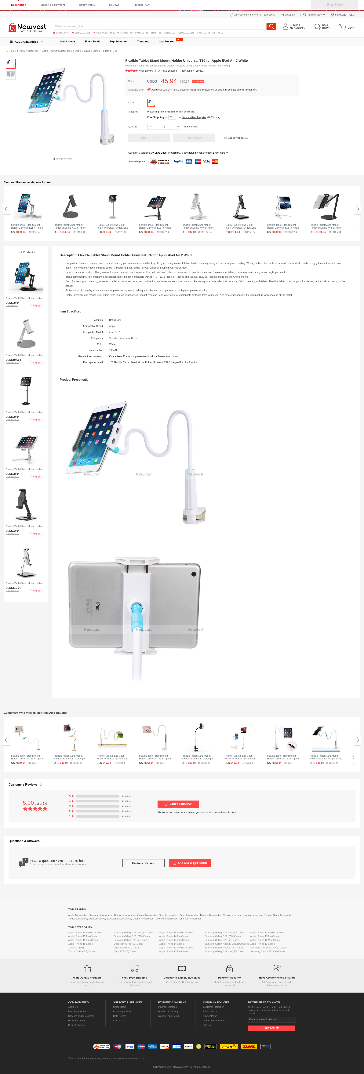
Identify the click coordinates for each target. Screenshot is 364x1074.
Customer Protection (213, 1007)
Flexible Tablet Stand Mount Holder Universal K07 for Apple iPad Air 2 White (198, 228)
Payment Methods (167, 1007)
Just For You (166, 41)
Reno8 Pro (127, 33)
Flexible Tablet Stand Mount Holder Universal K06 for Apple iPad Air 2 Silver (45, 583)
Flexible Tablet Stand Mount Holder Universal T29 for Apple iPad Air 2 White (283, 759)
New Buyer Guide (77, 1011)
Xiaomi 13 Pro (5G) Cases (81, 951)
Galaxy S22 (169, 33)
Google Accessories (143, 918)
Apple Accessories (29, 51)
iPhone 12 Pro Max (206, 33)
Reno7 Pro (156, 33)
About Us (73, 1007)
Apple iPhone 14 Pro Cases (173, 936)
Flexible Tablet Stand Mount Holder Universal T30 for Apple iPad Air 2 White (240, 759)
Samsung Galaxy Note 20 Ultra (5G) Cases (227, 944)
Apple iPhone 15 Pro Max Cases (85, 932)
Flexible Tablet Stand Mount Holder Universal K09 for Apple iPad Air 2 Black (44, 412)
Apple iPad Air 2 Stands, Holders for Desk (96, 51)
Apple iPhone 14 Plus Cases (174, 940)
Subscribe (271, 1028)
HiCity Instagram (76, 1025)
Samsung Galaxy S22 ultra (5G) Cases (225, 932)
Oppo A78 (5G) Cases (125, 951)
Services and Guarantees (81, 1016)
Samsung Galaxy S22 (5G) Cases (222, 940)
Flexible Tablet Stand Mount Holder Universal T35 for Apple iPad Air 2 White (27, 759)
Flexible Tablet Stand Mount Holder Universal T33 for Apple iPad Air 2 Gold (112, 759)
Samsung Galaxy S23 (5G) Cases (131, 940)
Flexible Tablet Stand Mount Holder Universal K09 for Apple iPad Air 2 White (112, 228)
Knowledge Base (122, 1011)
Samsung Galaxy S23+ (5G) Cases (132, 936)
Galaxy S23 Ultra (82, 33)
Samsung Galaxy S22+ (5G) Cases (223, 936)
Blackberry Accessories (119, 918)
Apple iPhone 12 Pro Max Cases (176, 947)
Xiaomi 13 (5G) (76, 947)
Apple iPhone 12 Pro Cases (173, 951)
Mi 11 (220, 33)
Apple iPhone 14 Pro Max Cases (176, 932)
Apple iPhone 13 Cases (262, 944)
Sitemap (207, 1025)
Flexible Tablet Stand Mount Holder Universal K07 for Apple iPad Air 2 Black (44, 526)
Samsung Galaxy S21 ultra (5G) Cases (225, 951)
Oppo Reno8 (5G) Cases (126, 947)
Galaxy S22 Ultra (186, 33)
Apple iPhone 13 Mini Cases (265, 940)
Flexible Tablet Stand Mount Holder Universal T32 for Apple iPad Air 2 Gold (155, 759)
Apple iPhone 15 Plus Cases (83, 940)
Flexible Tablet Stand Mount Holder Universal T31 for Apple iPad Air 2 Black (197, 759)
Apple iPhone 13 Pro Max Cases (267, 932)
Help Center (119, 1016)
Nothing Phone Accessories (278, 915)
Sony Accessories (168, 915)
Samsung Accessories (100, 915)
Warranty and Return (169, 1016)
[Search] (271, 26)
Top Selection (119, 41)
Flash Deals (92, 41)
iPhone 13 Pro (141, 33)
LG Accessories (97, 918)
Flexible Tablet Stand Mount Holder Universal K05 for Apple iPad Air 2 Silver (283, 228)
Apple (112, 326)
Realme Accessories (210, 915)
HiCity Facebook (76, 1020)
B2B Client (269, 14)
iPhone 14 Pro (62, 33)
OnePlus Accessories (190, 918)
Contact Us (119, 1020)
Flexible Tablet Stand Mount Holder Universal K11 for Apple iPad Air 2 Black (44, 298)
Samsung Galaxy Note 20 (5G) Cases (224, 947)
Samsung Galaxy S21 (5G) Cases (267, 951)
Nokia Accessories (252, 915)
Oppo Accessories (189, 915)
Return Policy (210, 1011)
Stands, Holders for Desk (123, 338)
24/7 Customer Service (246, 14)
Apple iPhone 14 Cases (171, 944)
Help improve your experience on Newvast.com (120, 1058)
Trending (143, 41)
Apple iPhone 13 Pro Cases (264, 936)
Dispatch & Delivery (168, 1011)
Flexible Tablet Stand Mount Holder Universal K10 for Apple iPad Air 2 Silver (45, 355)
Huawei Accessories (124, 915)
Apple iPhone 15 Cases (80, 944)
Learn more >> (220, 153)
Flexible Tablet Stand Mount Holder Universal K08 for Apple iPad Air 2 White (45, 469)
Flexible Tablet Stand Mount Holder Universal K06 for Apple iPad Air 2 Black (240, 228)
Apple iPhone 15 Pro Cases (82, 936)
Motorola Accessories (166, 918)
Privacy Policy (210, 1016)
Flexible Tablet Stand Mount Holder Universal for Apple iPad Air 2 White (326, 759)
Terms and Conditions (214, 1020)
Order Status (119, 1007)
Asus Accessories (78, 918)
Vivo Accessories (232, 915)
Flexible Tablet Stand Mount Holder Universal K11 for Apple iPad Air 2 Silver (27, 228)
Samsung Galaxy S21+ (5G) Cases (268, 947)
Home (12, 51)
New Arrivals (68, 41)
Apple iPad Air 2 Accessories (57, 51)
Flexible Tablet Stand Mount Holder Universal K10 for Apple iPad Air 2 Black (70, 228)
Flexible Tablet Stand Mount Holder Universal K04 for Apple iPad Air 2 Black (326, 228)
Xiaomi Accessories (147, 915)
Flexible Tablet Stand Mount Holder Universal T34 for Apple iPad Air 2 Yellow (70, 759)
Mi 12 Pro (114, 33)
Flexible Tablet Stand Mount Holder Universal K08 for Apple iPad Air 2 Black (155, 228)
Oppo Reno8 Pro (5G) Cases (129, 944)
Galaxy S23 (101, 33)
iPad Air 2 (114, 332)
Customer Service (143, 863)
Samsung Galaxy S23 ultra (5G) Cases (134, 932)
